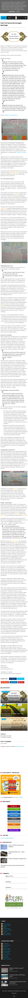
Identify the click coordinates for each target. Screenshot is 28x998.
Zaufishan (8, 881)
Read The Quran (7, 959)
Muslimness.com (18, 746)
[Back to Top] (14, 996)
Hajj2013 (5, 927)
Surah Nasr (5, 956)
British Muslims (6, 924)
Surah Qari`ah (6, 954)
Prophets (5, 931)
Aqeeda (3, 719)
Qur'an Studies (6, 933)
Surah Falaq (6, 957)
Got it (18, 11)
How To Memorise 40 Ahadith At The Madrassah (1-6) (12, 726)
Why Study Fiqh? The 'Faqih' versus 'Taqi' (12, 713)
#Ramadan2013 (7, 934)
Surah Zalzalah (6, 951)
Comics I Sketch (7, 925)
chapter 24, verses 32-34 (11, 115)
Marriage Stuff (6, 928)
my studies (19, 27)
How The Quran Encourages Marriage (12, 700)
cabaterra (8, 887)
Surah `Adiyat (6, 953)
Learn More (12, 11)
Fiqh (3, 705)
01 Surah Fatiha (7, 945)
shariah (6, 29)
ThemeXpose (10, 991)
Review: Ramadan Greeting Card (17, 858)
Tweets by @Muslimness (7, 838)
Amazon (20, 797)
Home (3, 17)
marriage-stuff (12, 27)
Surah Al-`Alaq (6, 948)
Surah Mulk (5, 943)
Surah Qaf (5, 947)
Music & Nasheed (7, 930)
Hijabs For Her (9, 876)
